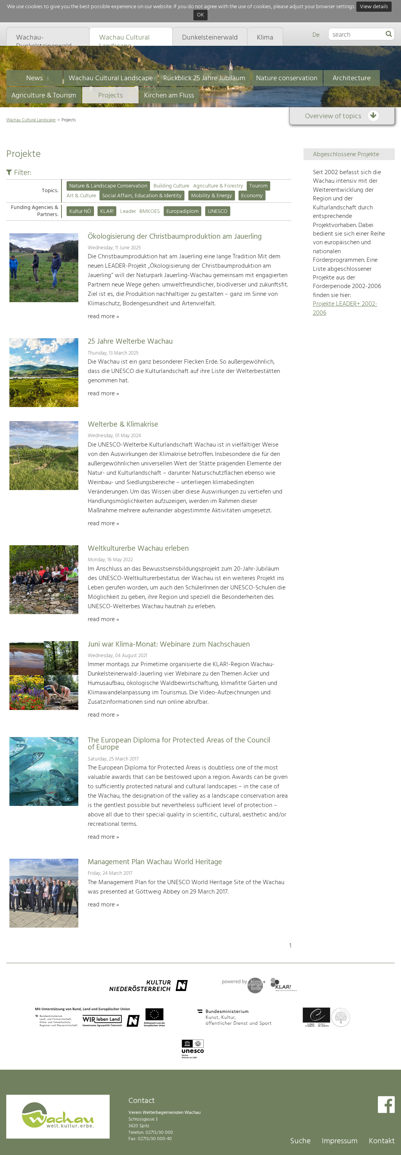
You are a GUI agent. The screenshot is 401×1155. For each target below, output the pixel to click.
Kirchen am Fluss (169, 95)
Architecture (351, 78)
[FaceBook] (386, 1105)
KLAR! (107, 211)
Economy (252, 195)
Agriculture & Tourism (43, 95)
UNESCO (218, 211)
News (34, 78)
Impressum (340, 1141)
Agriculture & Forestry (218, 186)
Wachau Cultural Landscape (111, 78)
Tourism (258, 186)
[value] (389, 34)
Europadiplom (182, 211)
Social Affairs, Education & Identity (142, 195)
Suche (300, 1141)
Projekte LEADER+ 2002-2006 (345, 308)
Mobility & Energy (211, 195)
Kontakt (382, 1141)
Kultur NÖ (80, 211)
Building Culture (171, 186)
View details (374, 6)
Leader (128, 211)
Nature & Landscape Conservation (108, 186)
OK (200, 15)
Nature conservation (287, 78)
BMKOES (149, 211)
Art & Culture (81, 195)
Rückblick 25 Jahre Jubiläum (204, 78)
